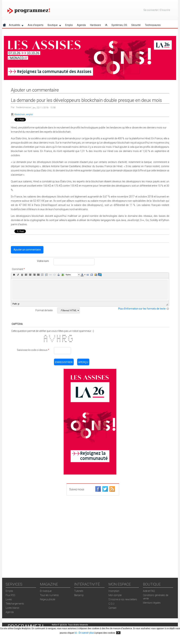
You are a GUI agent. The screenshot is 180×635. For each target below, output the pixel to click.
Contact (112, 607)
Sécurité (136, 25)
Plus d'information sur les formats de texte (142, 308)
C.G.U (111, 603)
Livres (9, 599)
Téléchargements (15, 603)
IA (106, 25)
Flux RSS (10, 595)
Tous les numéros (49, 595)
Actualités (13, 26)
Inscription (113, 591)
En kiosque (46, 591)
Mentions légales (152, 602)
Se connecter (150, 10)
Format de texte (44, 310)
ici (76, 632)
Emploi (69, 25)
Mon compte (115, 595)
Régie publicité (47, 599)
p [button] (18, 303)
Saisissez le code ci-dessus (33, 350)
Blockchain (19, 114)
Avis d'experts (35, 25)
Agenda (81, 25)
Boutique (52, 26)
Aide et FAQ (149, 591)
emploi (29, 114)
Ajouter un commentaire (27, 249)
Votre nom (43, 261)
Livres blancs (12, 607)
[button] (14, 275)
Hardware (95, 25)
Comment (18, 269)
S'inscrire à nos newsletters (122, 599)
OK (118, 632)
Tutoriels (78, 591)
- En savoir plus (85, 632)
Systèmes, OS (119, 25)
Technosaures (153, 25)
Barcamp (79, 595)
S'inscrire (165, 10)
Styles (68, 275)
